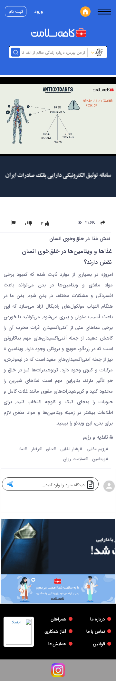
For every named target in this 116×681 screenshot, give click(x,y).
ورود (38, 11)
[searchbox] (53, 52)
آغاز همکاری (55, 631)
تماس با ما (95, 631)
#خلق (51, 449)
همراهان (58, 619)
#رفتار (36, 449)
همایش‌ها (57, 644)
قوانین (99, 644)
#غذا (23, 449)
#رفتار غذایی (71, 449)
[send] (10, 484)
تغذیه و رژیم (96, 437)
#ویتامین (100, 459)
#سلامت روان (75, 459)
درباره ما (97, 619)
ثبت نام (16, 11)
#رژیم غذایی (98, 449)
